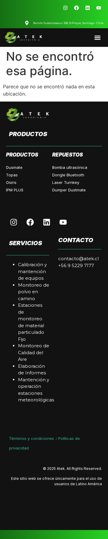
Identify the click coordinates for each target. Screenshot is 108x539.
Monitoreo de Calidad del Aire (33, 352)
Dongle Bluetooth (68, 174)
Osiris (11, 182)
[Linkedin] (87, 8)
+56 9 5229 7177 (76, 265)
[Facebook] (76, 8)
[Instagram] (65, 8)
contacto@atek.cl (78, 258)
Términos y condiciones (32, 438)
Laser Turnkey (65, 182)
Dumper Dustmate (69, 189)
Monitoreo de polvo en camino (33, 291)
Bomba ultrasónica (69, 167)
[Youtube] (99, 8)
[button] (98, 37)
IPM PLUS (14, 189)
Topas (12, 174)
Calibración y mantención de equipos (32, 271)
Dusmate (14, 167)
